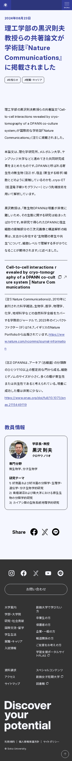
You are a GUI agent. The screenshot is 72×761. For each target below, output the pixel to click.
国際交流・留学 (14, 628)
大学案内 (11, 607)
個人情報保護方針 (29, 741)
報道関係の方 (45, 638)
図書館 (40, 684)
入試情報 (11, 648)
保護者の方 (43, 625)
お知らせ (12, 79)
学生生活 (11, 634)
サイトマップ (12, 684)
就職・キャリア (33, 79)
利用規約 (10, 741)
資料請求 (11, 670)
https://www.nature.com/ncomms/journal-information (35, 342)
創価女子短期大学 (48, 677)
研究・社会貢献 (14, 621)
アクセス (10, 677)
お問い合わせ (36, 589)
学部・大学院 (13, 614)
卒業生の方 (43, 618)
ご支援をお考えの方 (49, 645)
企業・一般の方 (45, 631)
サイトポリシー (51, 741)
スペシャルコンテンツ (49, 670)
